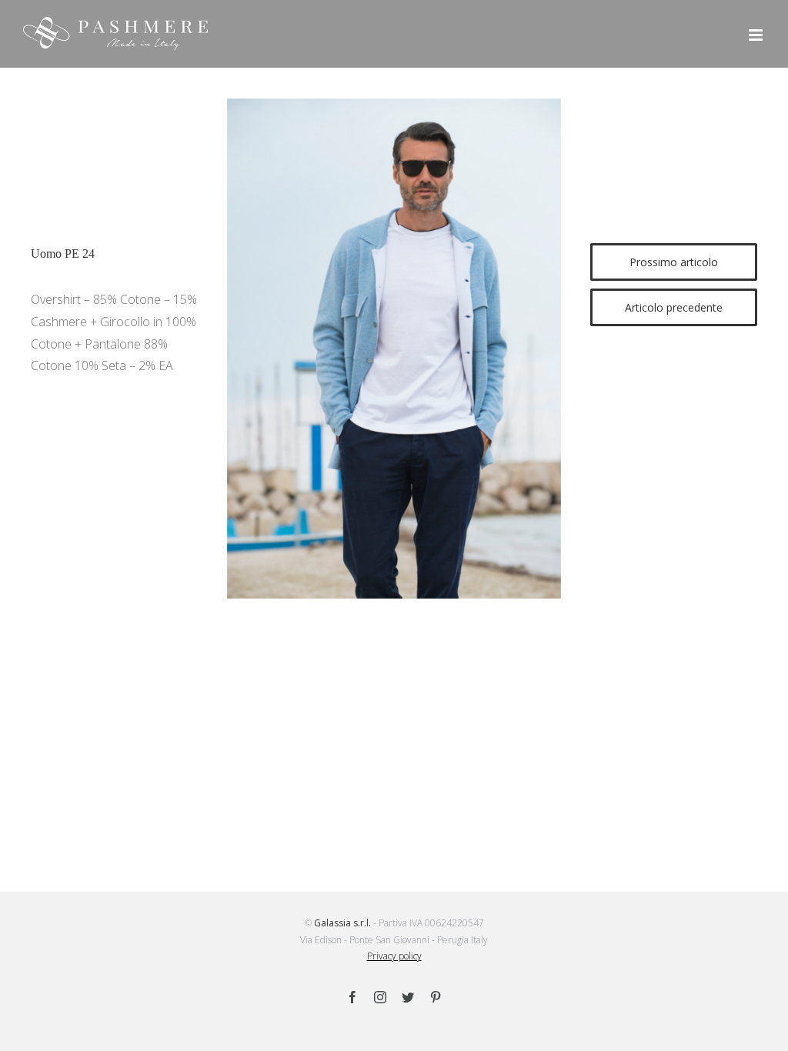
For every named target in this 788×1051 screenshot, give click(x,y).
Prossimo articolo (673, 262)
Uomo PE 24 (63, 253)
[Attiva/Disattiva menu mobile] (757, 35)
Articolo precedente (674, 307)
